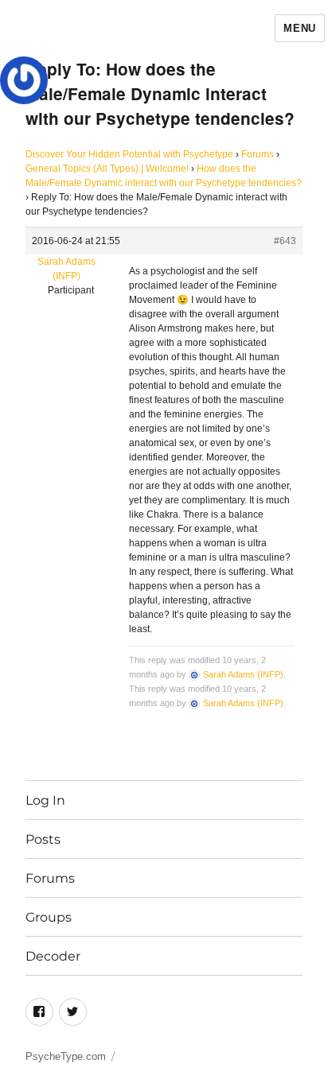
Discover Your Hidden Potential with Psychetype (129, 154)
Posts (43, 839)
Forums (257, 154)
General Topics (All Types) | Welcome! (107, 168)
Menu (299, 28)
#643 (285, 241)
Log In (45, 800)
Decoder (52, 956)
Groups (48, 917)
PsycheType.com (65, 1056)
